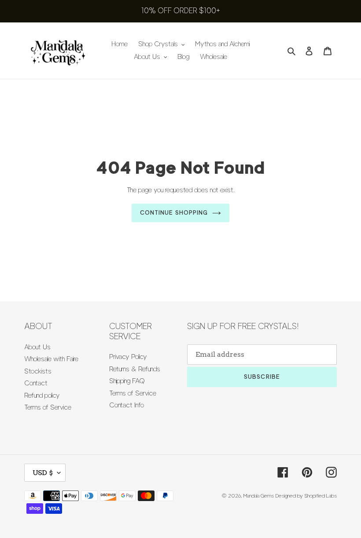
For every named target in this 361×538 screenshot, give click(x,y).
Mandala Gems (258, 495)
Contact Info (126, 405)
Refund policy (42, 395)
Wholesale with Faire (51, 359)
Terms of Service (47, 407)
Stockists (38, 371)
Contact (36, 383)
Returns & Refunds (134, 369)
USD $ (43, 472)
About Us (37, 347)
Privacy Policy (128, 357)
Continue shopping (174, 212)
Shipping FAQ (127, 381)
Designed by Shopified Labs (306, 495)
